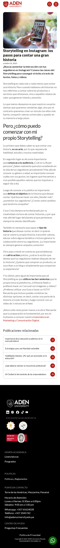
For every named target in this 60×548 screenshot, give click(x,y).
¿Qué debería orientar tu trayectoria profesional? (25, 366)
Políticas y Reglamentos (16, 479)
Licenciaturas (12, 456)
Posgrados (10, 461)
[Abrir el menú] (56, 4)
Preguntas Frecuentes (16, 527)
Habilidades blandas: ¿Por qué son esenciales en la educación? (26, 357)
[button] (52, 340)
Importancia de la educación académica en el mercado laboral (23, 340)
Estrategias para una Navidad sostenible (22, 348)
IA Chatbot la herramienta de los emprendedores (25, 374)
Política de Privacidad (30, 535)
